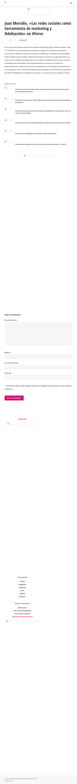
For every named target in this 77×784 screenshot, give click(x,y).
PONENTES (22, 585)
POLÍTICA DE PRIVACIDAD (22, 611)
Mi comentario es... (11, 320)
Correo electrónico (12, 363)
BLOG (22, 591)
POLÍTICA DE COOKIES (22, 614)
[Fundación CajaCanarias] (38, 15)
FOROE (22, 582)
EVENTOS (22, 588)
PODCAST (22, 597)
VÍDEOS (22, 594)
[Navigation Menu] (71, 3)
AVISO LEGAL (22, 608)
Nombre (8, 353)
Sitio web (8, 373)
